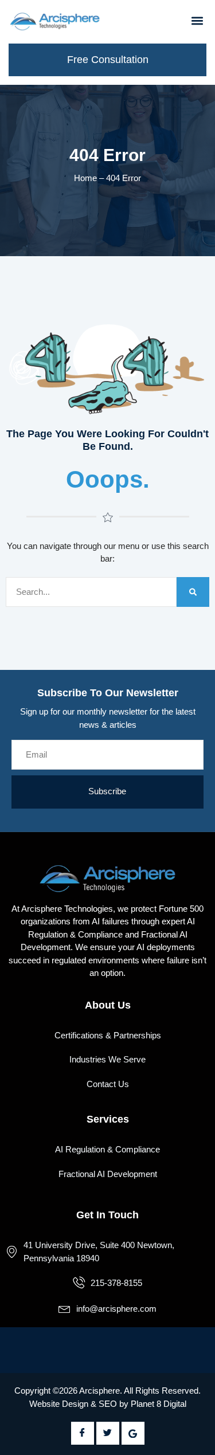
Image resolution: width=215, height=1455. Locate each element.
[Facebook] (82, 1433)
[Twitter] (107, 1433)
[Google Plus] (133, 1433)
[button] (196, 20)
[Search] (193, 592)
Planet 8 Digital (158, 1404)
